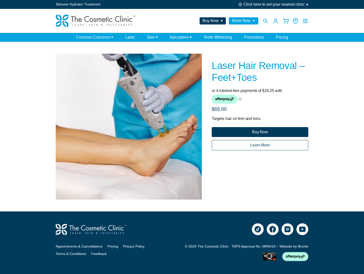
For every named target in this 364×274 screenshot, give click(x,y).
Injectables (179, 37)
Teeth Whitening (218, 37)
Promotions (254, 37)
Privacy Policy (134, 246)
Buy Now (260, 132)
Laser (130, 37)
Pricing (282, 37)
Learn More (260, 145)
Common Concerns (93, 37)
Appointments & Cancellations (79, 246)
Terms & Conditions (71, 254)
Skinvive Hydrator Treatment (78, 4)
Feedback (99, 254)
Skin (151, 37)
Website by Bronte (294, 246)
